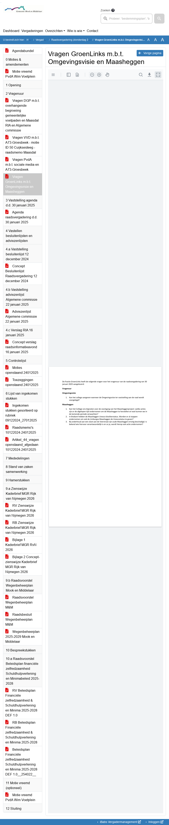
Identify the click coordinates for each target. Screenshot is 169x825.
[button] (159, 19)
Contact (92, 31)
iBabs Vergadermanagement (118, 822)
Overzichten (54, 31)
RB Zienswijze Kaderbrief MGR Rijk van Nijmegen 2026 (20, 527)
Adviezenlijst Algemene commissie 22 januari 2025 (21, 316)
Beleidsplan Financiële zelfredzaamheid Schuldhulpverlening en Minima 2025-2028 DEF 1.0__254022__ (21, 762)
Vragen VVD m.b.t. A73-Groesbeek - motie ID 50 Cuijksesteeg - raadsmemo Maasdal (22, 145)
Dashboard (11, 31)
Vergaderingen (32, 31)
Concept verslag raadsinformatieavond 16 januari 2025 (21, 347)
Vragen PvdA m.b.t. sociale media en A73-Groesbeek (22, 164)
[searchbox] (127, 19)
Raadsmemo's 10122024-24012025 (20, 430)
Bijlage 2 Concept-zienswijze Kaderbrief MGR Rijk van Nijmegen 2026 (22, 564)
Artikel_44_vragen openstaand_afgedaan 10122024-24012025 (22, 444)
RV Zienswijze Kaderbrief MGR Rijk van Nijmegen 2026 (20, 510)
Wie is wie (74, 31)
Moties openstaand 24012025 (21, 370)
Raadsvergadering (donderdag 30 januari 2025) (78, 39)
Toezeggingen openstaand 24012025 (21, 382)
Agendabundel (23, 51)
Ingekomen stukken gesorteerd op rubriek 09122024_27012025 (21, 413)
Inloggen (154, 822)
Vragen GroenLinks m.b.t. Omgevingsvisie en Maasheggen (19, 184)
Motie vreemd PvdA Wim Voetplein (20, 74)
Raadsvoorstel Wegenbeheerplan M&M (19, 602)
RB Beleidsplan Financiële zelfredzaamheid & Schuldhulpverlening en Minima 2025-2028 (21, 732)
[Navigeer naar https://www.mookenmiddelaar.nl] (23, 15)
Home (30, 39)
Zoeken (105, 10)
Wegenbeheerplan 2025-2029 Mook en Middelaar (22, 636)
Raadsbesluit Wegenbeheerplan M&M (19, 619)
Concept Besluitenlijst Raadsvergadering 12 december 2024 (21, 273)
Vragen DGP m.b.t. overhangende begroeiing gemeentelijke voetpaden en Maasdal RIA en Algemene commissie (22, 115)
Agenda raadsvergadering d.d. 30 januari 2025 (21, 217)
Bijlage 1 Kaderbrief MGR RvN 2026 (20, 545)
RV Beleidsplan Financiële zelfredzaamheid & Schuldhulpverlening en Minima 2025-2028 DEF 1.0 (21, 703)
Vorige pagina (152, 53)
